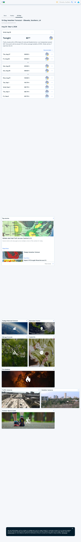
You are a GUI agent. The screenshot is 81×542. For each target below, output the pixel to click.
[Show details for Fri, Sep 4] (52, 96)
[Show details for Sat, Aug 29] (52, 66)
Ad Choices (64, 533)
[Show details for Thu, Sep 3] (52, 92)
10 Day (19, 15)
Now (5, 15)
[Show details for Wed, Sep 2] (52, 87)
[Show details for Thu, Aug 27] (52, 54)
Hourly (12, 15)
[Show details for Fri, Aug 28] (52, 59)
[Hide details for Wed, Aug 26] (52, 32)
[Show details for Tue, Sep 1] (52, 82)
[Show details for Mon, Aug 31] (52, 78)
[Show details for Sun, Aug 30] (52, 71)
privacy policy (11, 533)
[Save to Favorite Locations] (57, 2)
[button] (72, 528)
